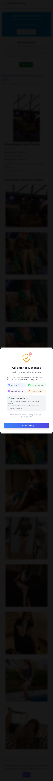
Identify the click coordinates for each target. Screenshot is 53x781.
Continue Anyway (26, 425)
